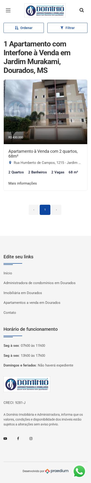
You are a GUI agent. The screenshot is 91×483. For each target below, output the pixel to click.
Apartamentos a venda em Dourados (32, 303)
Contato (10, 313)
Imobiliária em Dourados (23, 293)
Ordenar (26, 28)
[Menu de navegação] (9, 10)
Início (8, 273)
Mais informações (22, 183)
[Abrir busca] (81, 10)
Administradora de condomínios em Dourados (40, 283)
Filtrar (70, 28)
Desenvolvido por (34, 471)
